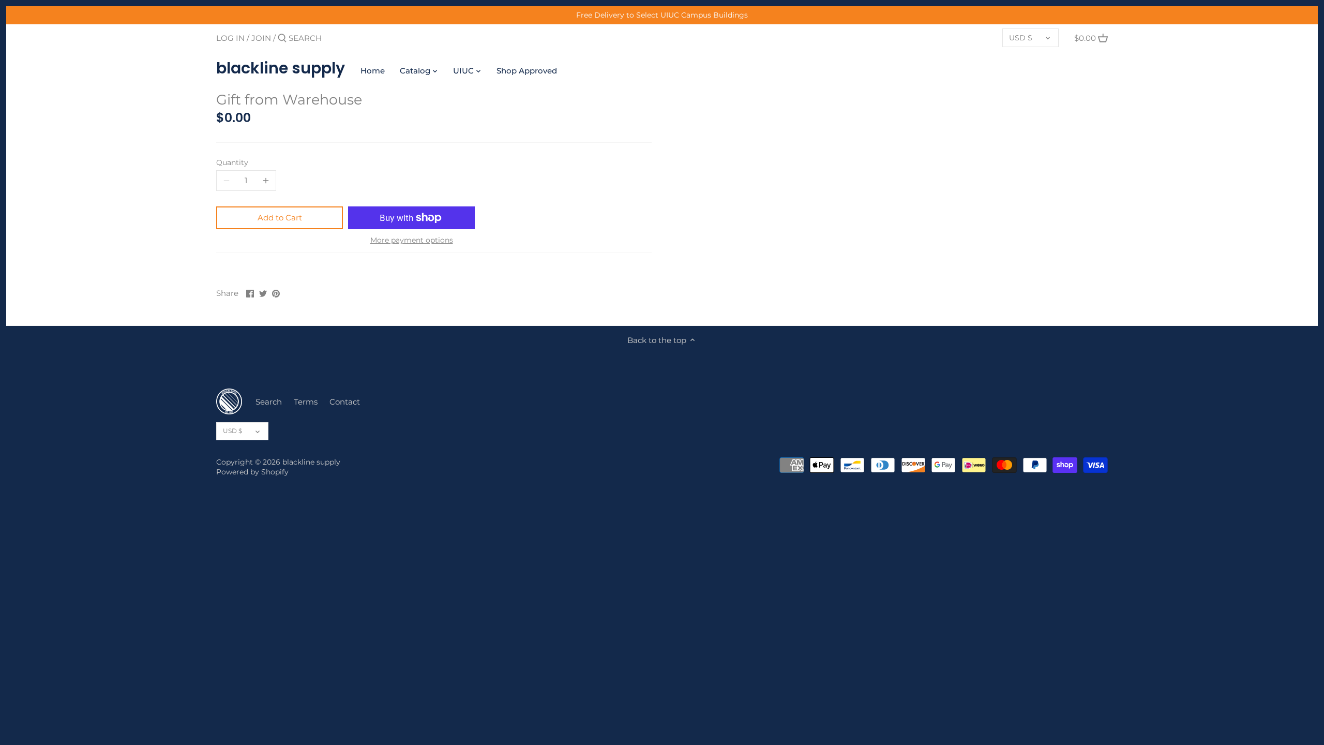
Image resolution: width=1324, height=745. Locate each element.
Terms (306, 402)
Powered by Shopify (252, 472)
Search (268, 402)
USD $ (1020, 38)
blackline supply (280, 68)
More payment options (411, 240)
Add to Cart (280, 217)
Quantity (232, 162)
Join (261, 38)
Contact (344, 402)
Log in (230, 38)
